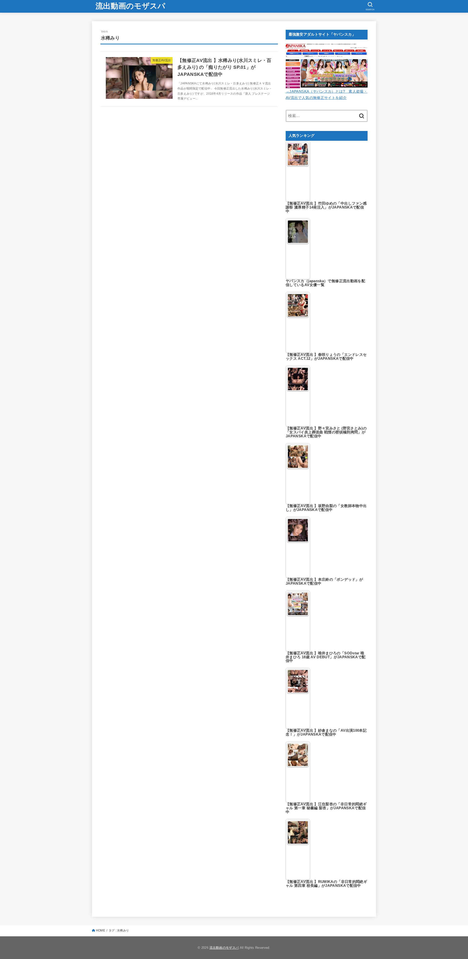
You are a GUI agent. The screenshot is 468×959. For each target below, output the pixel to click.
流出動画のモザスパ (131, 6)
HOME (100, 930)
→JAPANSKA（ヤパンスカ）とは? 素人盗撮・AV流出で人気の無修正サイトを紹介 (326, 95)
